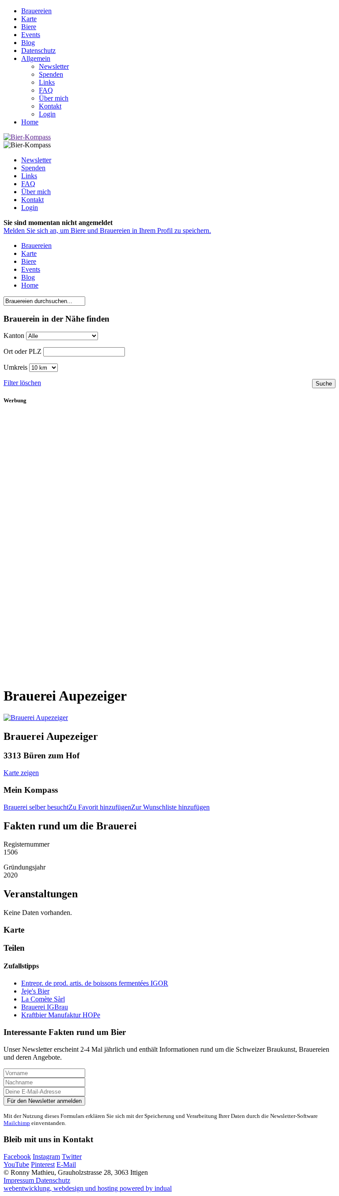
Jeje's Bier (35, 991)
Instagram (46, 1156)
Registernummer (27, 844)
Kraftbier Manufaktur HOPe (60, 1015)
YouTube (16, 1164)
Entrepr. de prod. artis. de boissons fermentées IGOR (94, 983)
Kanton (14, 335)
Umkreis (15, 367)
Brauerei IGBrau (44, 1007)
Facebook (17, 1156)
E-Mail (66, 1164)
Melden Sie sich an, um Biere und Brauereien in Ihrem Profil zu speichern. (107, 230)
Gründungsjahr (25, 867)
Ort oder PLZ (22, 351)
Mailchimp (17, 1123)
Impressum (20, 1180)
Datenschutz (53, 1180)
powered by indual (88, 1188)
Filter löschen (22, 382)
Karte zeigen (21, 772)
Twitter (72, 1156)
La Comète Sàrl (43, 999)
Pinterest (43, 1164)
